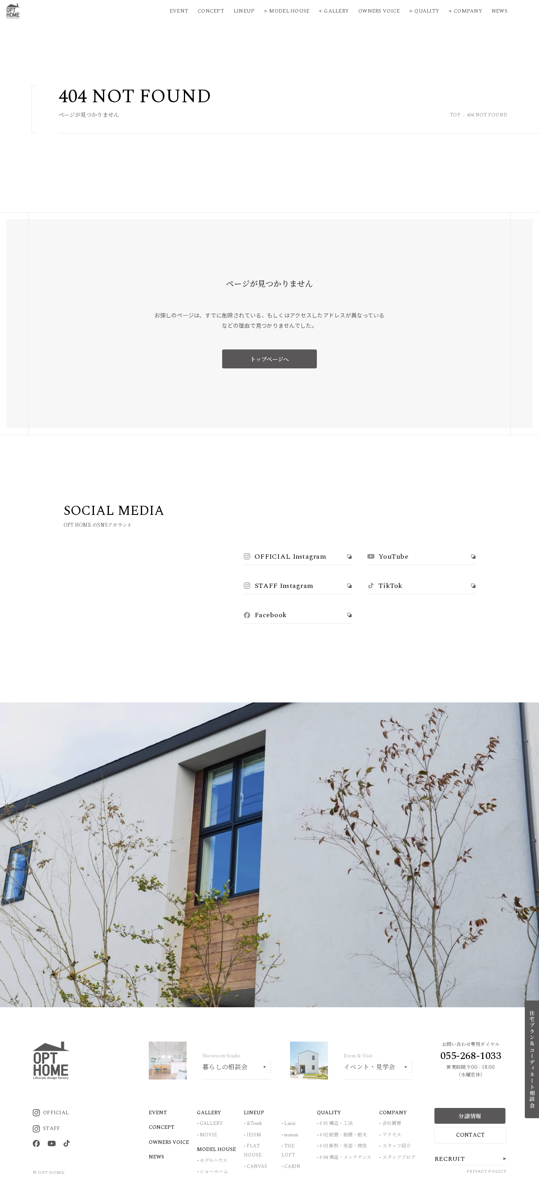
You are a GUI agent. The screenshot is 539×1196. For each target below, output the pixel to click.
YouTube (393, 556)
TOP (455, 115)
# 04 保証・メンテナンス (345, 1157)
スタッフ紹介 (396, 1146)
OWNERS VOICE (169, 1142)
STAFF (51, 1128)
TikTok (390, 586)
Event (179, 11)
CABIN (292, 1166)
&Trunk (254, 1123)
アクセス (391, 1135)
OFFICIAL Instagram (290, 556)
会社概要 (391, 1123)
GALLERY (211, 1123)
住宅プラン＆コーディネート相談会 (532, 1059)
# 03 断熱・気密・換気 (343, 1146)
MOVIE (208, 1135)
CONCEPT (161, 1127)
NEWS (156, 1157)
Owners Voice (379, 11)
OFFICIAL (56, 1113)
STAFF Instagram (284, 586)
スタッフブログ (398, 1157)
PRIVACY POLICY (486, 1171)
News (499, 11)
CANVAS (257, 1166)
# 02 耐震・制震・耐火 (343, 1135)
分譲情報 (470, 1116)
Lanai (290, 1123)
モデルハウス (213, 1160)
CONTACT (470, 1135)
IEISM (254, 1135)
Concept (211, 11)
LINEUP (254, 1113)
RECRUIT (449, 1159)
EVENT (158, 1113)
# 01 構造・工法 (336, 1123)
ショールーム (214, 1171)
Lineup (244, 11)
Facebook (270, 615)
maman (291, 1135)
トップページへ (269, 359)
